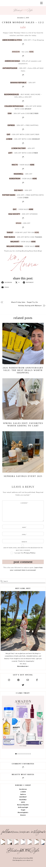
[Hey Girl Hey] (23, 621)
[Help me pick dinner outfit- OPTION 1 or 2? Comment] (23, 842)
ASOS (23, 802)
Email (24, 534)
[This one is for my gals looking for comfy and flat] (43, 842)
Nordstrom (23, 789)
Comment (24, 503)
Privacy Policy (29, 553)
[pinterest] (18, 679)
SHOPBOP (23, 797)
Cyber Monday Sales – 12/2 (23, 22)
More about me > (23, 666)
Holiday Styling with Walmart (30, 305)
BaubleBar (23, 799)
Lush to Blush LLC (27, 860)
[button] (3, 719)
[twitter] (23, 684)
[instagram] (9, 679)
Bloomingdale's (23, 812)
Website (24, 541)
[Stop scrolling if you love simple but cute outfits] (29, 842)
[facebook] (37, 679)
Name (24, 527)
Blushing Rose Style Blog (22, 858)
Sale (23, 27)
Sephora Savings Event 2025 (23, 476)
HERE (31, 52)
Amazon (23, 815)
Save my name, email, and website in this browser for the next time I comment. (23, 549)
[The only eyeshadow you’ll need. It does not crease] (9, 842)
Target (23, 810)
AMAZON (16, 52)
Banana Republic (23, 805)
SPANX (18, 223)
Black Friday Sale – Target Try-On (24, 302)
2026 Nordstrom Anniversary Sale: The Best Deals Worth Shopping (23, 370)
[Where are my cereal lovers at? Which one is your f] (36, 842)
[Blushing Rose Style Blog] (23, 854)
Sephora (23, 794)
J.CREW (23, 792)
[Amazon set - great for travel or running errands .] (3, 842)
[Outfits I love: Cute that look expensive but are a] (16, 842)
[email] (27, 679)
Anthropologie (23, 807)
